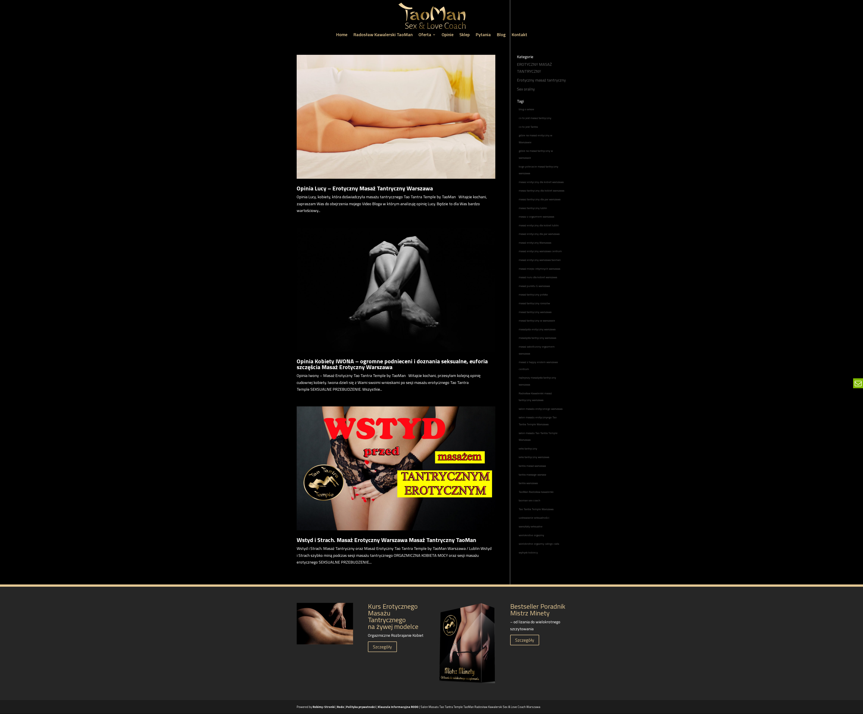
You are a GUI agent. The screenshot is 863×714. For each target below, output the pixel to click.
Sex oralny (526, 89)
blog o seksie (526, 109)
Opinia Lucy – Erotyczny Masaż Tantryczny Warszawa (365, 188)
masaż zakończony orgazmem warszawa (537, 350)
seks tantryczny (528, 448)
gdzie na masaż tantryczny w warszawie (536, 154)
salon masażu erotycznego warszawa (541, 409)
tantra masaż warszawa (532, 466)
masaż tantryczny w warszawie (537, 320)
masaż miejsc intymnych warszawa (539, 269)
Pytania (483, 35)
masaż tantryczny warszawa (535, 312)
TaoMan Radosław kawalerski (536, 492)
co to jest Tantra (528, 127)
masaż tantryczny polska (533, 294)
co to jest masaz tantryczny (535, 118)
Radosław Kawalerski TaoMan (383, 35)
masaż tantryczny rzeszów (534, 303)
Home (341, 35)
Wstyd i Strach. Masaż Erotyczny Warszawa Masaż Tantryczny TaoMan (386, 540)
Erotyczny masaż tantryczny (541, 80)
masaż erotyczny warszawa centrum (540, 251)
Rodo (340, 707)
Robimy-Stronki (324, 707)
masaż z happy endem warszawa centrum (538, 365)
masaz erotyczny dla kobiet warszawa (541, 182)
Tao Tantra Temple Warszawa (536, 509)
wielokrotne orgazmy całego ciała (539, 544)
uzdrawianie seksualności (534, 518)
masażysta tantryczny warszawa (537, 338)
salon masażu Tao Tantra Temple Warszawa (538, 436)
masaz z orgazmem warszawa (536, 216)
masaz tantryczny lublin (533, 208)
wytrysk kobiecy (528, 552)
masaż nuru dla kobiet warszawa (538, 277)
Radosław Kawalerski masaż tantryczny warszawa (535, 396)
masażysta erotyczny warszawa (537, 329)
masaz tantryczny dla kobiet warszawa (541, 190)
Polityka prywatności (361, 707)
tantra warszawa (528, 483)
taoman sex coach (529, 500)
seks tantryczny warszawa (534, 457)
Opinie (448, 35)
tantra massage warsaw (532, 474)
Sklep (464, 35)
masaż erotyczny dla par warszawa (539, 234)
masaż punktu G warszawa (534, 286)
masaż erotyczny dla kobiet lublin (539, 225)
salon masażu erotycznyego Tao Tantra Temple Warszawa (538, 420)
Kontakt (519, 35)
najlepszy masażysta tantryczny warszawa (537, 381)
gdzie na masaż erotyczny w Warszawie (535, 138)
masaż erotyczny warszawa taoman (540, 260)
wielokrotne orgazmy (531, 535)
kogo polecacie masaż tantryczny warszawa (538, 170)
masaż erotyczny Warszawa (535, 242)
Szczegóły (382, 646)
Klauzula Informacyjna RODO (398, 707)
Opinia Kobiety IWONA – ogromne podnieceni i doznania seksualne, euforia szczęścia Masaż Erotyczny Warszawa (392, 364)
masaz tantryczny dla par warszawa (540, 199)
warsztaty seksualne (531, 526)
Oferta (424, 35)
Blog (501, 35)
